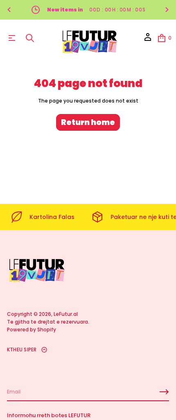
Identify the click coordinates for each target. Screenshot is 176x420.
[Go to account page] (148, 39)
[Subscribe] (164, 392)
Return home (88, 122)
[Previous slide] (9, 10)
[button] (30, 38)
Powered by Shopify (31, 329)
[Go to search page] (30, 38)
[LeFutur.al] (89, 38)
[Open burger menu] (12, 38)
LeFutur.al (66, 314)
